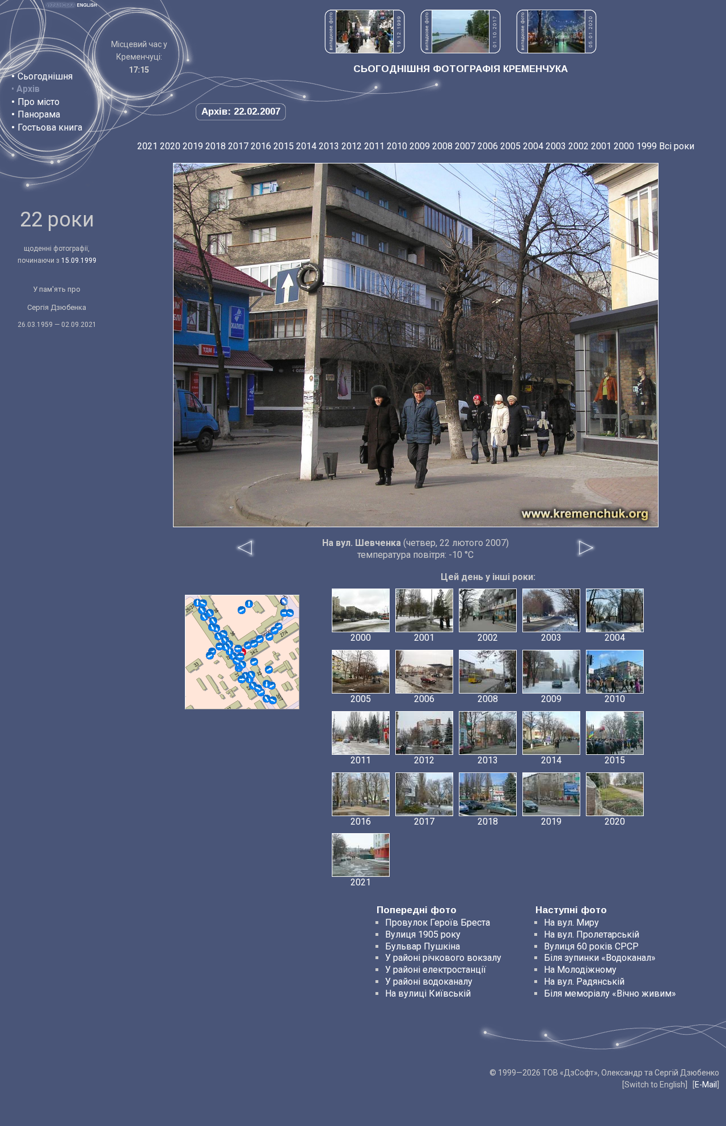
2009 (420, 146)
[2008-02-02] (213, 621)
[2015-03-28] (254, 661)
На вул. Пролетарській (591, 934)
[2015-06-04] (202, 610)
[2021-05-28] (254, 643)
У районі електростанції (435, 969)
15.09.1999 (78, 260)
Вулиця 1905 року (423, 934)
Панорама (39, 114)
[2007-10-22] (266, 698)
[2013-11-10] (242, 664)
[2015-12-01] (274, 630)
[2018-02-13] (210, 613)
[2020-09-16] (269, 636)
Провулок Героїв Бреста (437, 922)
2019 (193, 146)
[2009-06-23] (218, 636)
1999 (646, 146)
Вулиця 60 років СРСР (591, 946)
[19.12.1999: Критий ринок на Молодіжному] (365, 50)
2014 (306, 146)
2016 (261, 146)
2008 (442, 146)
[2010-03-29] (249, 604)
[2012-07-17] (259, 639)
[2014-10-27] (219, 646)
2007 (465, 146)
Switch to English (654, 1084)
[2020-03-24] (241, 679)
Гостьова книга (50, 127)
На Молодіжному (580, 969)
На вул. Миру (571, 922)
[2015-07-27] (241, 610)
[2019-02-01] (225, 647)
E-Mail (706, 1084)
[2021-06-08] (210, 655)
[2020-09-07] (266, 684)
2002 (578, 146)
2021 (147, 146)
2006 (488, 146)
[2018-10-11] (272, 700)
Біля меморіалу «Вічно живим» (610, 993)
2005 (510, 146)
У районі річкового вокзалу (443, 957)
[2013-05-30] (212, 627)
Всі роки (676, 146)
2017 (238, 146)
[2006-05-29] (284, 601)
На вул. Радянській (584, 981)
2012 (351, 146)
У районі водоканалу (428, 981)
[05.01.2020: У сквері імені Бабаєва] (556, 50)
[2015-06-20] (269, 669)
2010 (397, 146)
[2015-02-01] (238, 648)
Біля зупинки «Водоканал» (600, 957)
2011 (374, 146)
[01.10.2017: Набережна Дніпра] (460, 50)
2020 (170, 146)
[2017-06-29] (251, 674)
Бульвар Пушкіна (422, 946)
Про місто (39, 101)
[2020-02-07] (258, 688)
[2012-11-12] (203, 603)
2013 (329, 146)
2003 (556, 146)
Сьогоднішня (45, 76)
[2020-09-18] (240, 656)
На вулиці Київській (428, 993)
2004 (533, 146)
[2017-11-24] (290, 613)
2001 (601, 146)
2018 (215, 146)
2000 (624, 146)
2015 (283, 146)
